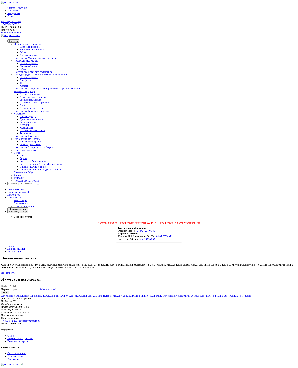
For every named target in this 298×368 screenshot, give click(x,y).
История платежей (217, 295)
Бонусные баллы (181, 295)
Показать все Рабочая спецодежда (32, 111)
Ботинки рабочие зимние (33, 161)
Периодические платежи (158, 295)
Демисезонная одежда (31, 119)
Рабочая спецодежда (24, 91)
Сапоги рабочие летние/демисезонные (40, 169)
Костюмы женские (30, 46)
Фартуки (24, 83)
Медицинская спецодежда (27, 44)
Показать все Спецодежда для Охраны (34, 147)
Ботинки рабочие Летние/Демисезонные (41, 164)
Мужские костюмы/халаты (34, 49)
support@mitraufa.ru (11, 32)
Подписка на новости (239, 295)
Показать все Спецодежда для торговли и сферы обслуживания (47, 88)
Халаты (24, 85)
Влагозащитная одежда (26, 150)
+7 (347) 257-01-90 (11, 21)
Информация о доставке (20, 338)
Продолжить (8, 272)
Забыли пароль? (48, 289)
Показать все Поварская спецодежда (33, 72)
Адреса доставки (78, 295)
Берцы (23, 158)
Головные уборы (29, 63)
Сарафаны (25, 80)
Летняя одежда (28, 116)
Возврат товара (199, 295)
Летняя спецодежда (30, 94)
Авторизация (21, 203)
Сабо (22, 155)
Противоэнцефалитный (32, 130)
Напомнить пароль (40, 295)
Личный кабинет (59, 295)
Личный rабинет (16, 248)
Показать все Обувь (24, 172)
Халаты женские (29, 55)
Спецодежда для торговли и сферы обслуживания (40, 74)
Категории (13, 41)
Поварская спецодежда (26, 60)
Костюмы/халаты (29, 66)
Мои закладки (95, 295)
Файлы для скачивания (133, 295)
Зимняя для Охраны (30, 144)
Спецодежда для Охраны (27, 138)
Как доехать (13, 13)
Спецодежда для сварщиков (34, 102)
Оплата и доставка (17, 8)
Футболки (19, 178)
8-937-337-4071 (164, 236)
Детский (24, 125)
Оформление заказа (24, 206)
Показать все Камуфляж (26, 136)
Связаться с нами (16, 353)
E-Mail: (5, 286)
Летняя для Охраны (30, 141)
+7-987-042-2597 (10, 24)
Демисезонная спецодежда (34, 97)
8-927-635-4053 (147, 239)
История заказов (111, 295)
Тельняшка (25, 133)
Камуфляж (19, 113)
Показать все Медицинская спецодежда (35, 58)
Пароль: (5, 289)
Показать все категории (26, 180)
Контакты (12, 10)
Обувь (23, 52)
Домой (11, 246)
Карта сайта (13, 359)
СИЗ (22, 105)
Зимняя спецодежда (30, 99)
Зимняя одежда (28, 122)
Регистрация (20, 200)
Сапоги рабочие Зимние (33, 166)
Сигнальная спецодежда (33, 108)
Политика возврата (17, 341)
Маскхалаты (26, 127)
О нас (10, 16)
